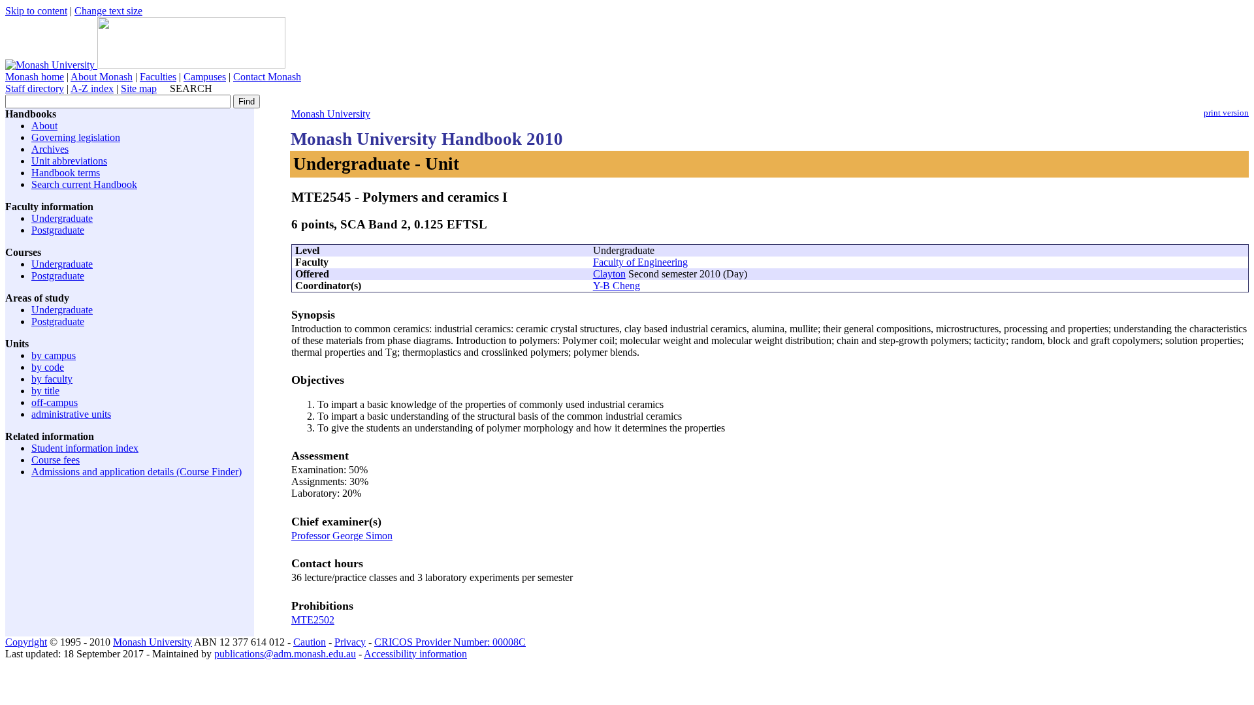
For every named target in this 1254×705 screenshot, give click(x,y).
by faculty (51, 378)
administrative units (71, 414)
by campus (53, 355)
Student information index (84, 448)
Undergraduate (62, 218)
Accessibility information (415, 653)
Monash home (34, 76)
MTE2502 (312, 619)
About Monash (102, 76)
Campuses (205, 76)
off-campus (54, 402)
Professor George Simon (342, 535)
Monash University (330, 113)
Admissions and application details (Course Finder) (136, 471)
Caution (309, 642)
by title (45, 390)
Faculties (158, 76)
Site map (139, 88)
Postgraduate (57, 230)
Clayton (609, 273)
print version (1226, 113)
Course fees (55, 459)
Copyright (26, 642)
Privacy (350, 642)
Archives (50, 149)
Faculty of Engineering (640, 262)
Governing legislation (75, 137)
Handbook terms (65, 172)
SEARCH (191, 88)
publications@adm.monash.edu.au (285, 653)
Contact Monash (267, 76)
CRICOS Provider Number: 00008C (450, 642)
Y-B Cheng (616, 285)
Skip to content (36, 10)
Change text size (108, 10)
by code (47, 367)
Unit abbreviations (69, 160)
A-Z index (92, 88)
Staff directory (34, 88)
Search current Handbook (84, 184)
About (44, 125)
